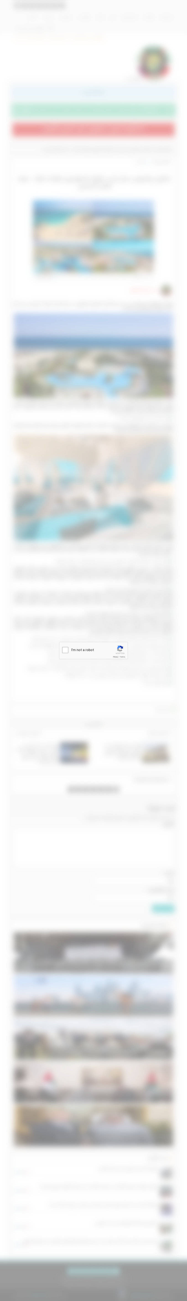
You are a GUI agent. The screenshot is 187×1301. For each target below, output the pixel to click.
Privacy (115, 657)
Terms (122, 657)
